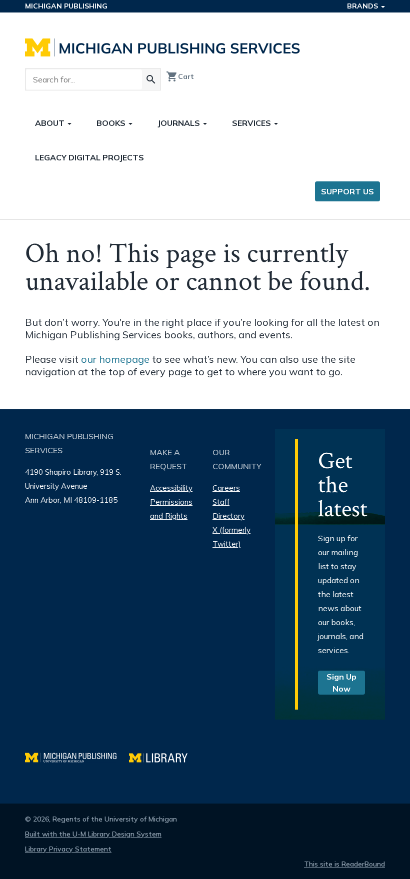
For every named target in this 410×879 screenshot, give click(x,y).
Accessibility (171, 488)
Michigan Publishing (66, 5)
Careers (226, 488)
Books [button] (112, 123)
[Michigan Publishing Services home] (162, 47)
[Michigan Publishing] (77, 756)
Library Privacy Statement (68, 849)
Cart (180, 76)
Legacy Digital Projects (89, 157)
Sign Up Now (341, 683)
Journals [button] (180, 123)
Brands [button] (363, 5)
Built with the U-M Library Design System (93, 834)
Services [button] (252, 123)
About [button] (50, 123)
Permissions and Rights (171, 509)
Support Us (347, 191)
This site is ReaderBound (344, 864)
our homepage (115, 359)
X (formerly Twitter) (231, 537)
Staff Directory (228, 509)
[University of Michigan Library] (163, 756)
